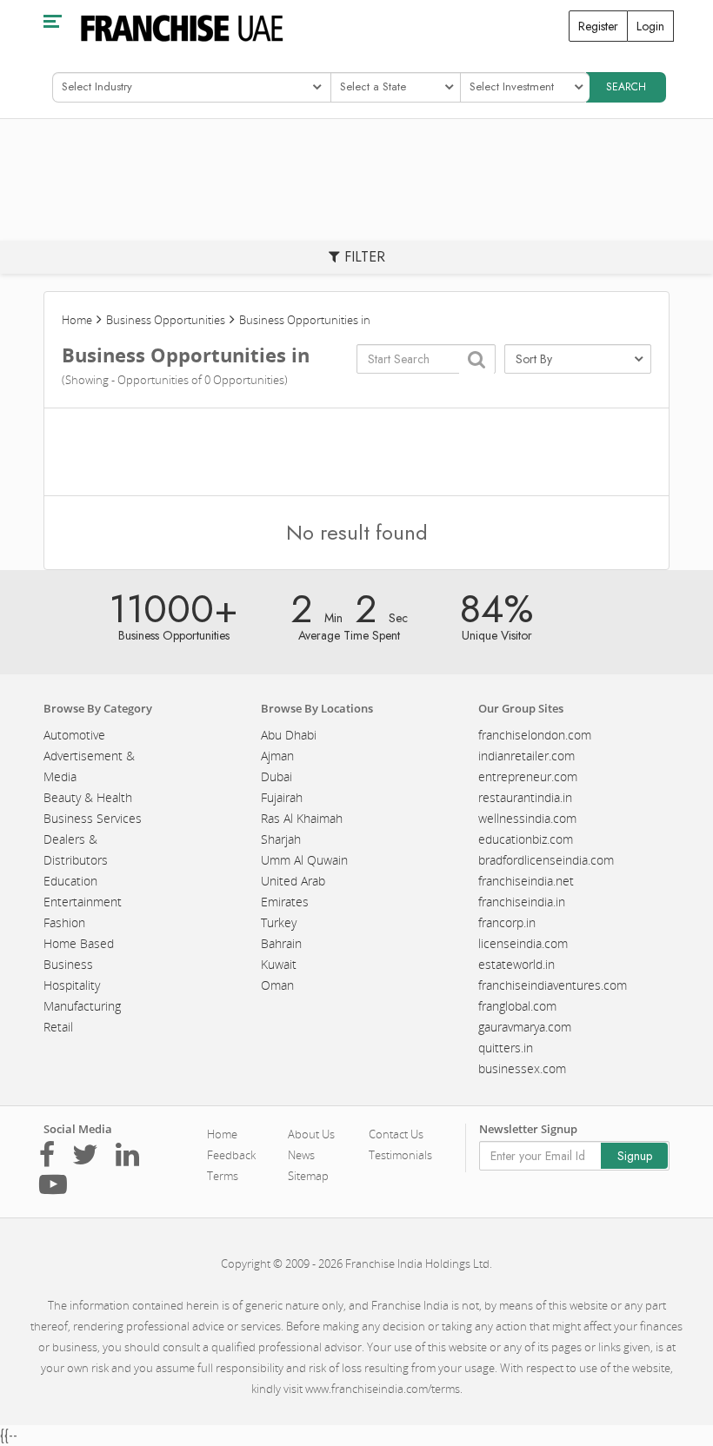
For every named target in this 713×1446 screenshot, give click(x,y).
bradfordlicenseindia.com (546, 860)
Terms (222, 1176)
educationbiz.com (525, 839)
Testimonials (400, 1155)
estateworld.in (516, 964)
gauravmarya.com (524, 1026)
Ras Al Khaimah (302, 818)
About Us (311, 1134)
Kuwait (279, 964)
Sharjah (281, 839)
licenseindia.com (523, 943)
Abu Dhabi (289, 734)
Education (70, 880)
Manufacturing (82, 1006)
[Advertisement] (356, 452)
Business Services (92, 818)
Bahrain (281, 943)
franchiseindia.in (521, 901)
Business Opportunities (165, 320)
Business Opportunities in (304, 320)
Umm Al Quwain (304, 860)
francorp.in (507, 922)
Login (650, 26)
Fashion (64, 922)
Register (598, 26)
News (301, 1155)
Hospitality (71, 985)
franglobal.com (517, 1006)
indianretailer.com (526, 755)
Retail (58, 1026)
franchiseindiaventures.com (552, 985)
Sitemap (308, 1176)
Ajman (277, 755)
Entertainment (82, 901)
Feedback (231, 1155)
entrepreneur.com (527, 776)
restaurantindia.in (525, 797)
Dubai (276, 776)
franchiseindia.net (526, 880)
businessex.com (522, 1068)
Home (77, 320)
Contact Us (396, 1134)
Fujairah (282, 797)
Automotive (74, 734)
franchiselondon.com (534, 734)
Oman (277, 985)
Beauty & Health (87, 797)
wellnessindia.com (527, 818)
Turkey (279, 922)
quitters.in (505, 1047)
